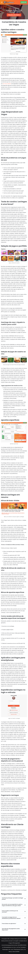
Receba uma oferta (14, 15)
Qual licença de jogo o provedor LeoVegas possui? (12, 898)
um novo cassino (7, 83)
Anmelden (23, 2)
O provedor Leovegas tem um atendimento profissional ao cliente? (11, 918)
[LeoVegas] (8, 2)
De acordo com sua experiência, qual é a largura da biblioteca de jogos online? (12, 905)
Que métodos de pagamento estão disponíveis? (11, 929)
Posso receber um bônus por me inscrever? (10, 911)
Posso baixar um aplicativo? (9, 923)
